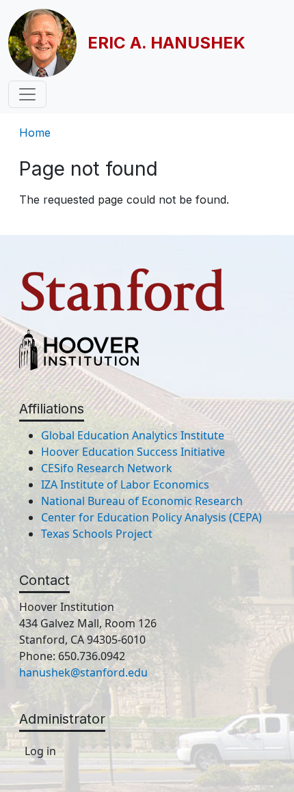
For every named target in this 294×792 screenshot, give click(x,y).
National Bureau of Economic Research (142, 500)
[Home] (48, 43)
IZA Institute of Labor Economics (125, 484)
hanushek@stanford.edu (83, 672)
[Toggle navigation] (27, 94)
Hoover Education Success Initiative (133, 451)
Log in (40, 751)
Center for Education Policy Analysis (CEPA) (151, 517)
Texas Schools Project (96, 533)
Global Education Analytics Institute (132, 435)
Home (35, 132)
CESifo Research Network (106, 468)
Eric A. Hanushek (166, 43)
